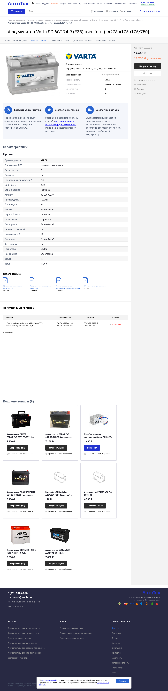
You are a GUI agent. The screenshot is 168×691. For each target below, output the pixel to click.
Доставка (116, 633)
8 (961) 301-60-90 (148, 2)
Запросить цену (17, 448)
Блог (114, 673)
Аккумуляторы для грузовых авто (23, 633)
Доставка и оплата (87, 4)
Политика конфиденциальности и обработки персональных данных (31, 684)
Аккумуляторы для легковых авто (24, 628)
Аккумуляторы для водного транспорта (26, 648)
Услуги (63, 4)
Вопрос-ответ (120, 4)
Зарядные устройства (18, 658)
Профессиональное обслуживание (76, 633)
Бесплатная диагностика (71, 628)
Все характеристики (110, 74)
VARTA (107, 80)
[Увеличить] (33, 73)
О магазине (117, 648)
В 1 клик (149, 73)
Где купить (117, 658)
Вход (145, 11)
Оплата (115, 638)
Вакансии (108, 4)
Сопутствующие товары (19, 638)
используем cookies (50, 680)
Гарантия (116, 643)
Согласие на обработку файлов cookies (21, 686)
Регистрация (154, 11)
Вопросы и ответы (120, 663)
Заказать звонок (148, 5)
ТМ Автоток (117, 668)
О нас (99, 4)
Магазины (72, 4)
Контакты (133, 4)
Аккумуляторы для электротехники (24, 653)
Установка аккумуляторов (72, 638)
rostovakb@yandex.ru (20, 597)
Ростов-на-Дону (42, 4)
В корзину (92, 448)
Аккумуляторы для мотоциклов (22, 643)
